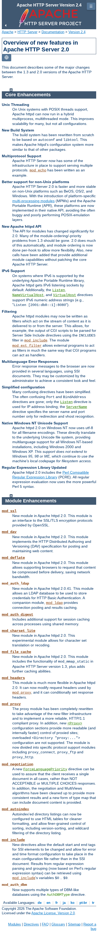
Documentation (53, 32)
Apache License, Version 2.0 (53, 913)
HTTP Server (27, 32)
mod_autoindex (15, 809)
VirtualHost (64, 295)
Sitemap (74, 924)
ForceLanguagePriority (45, 769)
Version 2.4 (76, 32)
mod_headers (13, 678)
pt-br (83, 903)
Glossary (58, 924)
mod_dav (9, 532)
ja (64, 903)
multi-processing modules (33, 201)
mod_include (35, 340)
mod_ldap (54, 603)
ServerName (76, 407)
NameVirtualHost (28, 295)
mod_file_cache (16, 652)
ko (73, 903)
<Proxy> (74, 723)
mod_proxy (21, 692)
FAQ (45, 924)
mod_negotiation (17, 764)
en (48, 903)
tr (93, 903)
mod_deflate (13, 558)
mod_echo (38, 170)
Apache (7, 32)
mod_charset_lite (18, 631)
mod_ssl (9, 511)
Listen (58, 290)
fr (56, 903)
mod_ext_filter (27, 346)
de (40, 903)
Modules (14, 924)
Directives (31, 924)
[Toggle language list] (6, 57)
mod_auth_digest (17, 614)
